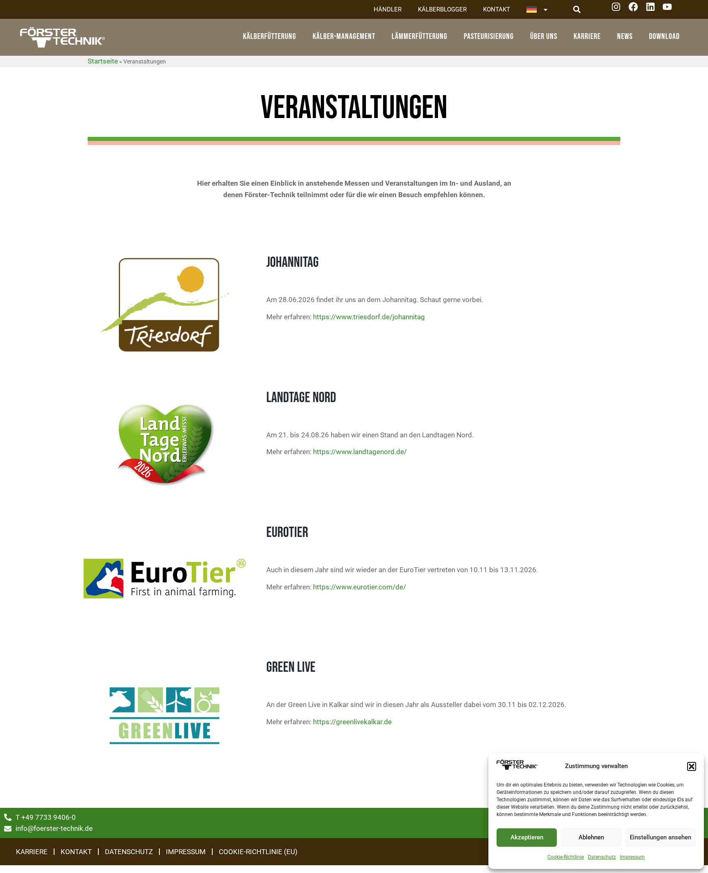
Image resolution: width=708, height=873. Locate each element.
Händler (388, 9)
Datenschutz (602, 857)
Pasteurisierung (489, 36)
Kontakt (496, 9)
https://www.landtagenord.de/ (360, 452)
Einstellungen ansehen (660, 837)
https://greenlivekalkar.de (351, 722)
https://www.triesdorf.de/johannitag (369, 317)
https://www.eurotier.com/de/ (358, 587)
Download (664, 36)
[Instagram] (618, 9)
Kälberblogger (442, 9)
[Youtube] (670, 9)
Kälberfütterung (269, 36)
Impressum (632, 857)
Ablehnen (591, 837)
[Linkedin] (653, 9)
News (625, 36)
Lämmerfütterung (419, 36)
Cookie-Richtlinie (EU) (258, 852)
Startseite (103, 61)
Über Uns (543, 36)
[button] (692, 766)
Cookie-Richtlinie (565, 857)
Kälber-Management (344, 36)
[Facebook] (636, 9)
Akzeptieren (527, 837)
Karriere (587, 36)
